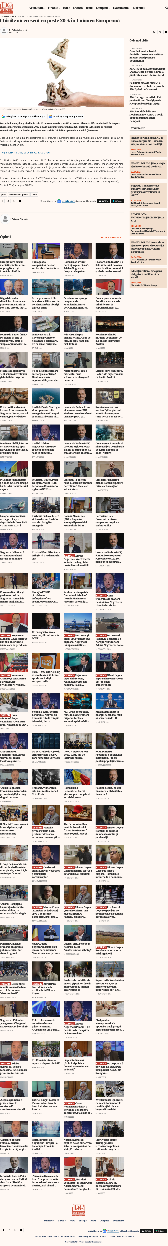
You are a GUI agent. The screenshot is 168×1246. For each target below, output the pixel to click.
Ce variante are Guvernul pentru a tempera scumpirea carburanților (107, 520)
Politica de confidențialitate (47, 1236)
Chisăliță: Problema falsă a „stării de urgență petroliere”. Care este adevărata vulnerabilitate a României (78, 484)
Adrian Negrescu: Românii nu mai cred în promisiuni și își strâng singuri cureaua (13, 792)
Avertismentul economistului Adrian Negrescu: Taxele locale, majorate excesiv (12, 756)
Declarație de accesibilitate (122, 1236)
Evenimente (121, 8)
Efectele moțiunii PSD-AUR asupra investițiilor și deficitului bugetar (13, 374)
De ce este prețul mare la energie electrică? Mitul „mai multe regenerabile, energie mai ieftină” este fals (45, 375)
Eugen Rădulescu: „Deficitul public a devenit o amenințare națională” (76, 1064)
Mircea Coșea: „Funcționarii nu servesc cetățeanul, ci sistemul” (78, 870)
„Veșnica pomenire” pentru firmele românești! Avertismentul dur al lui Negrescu (13, 1104)
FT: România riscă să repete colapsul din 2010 (46, 1061)
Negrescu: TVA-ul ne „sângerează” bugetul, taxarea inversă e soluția (14, 1023)
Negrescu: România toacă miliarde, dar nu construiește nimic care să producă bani (14, 640)
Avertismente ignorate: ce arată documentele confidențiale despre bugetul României (109, 1104)
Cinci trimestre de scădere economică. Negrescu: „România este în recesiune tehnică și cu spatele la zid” (109, 600)
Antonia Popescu (19, 30)
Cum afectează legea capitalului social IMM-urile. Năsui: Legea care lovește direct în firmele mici (14, 719)
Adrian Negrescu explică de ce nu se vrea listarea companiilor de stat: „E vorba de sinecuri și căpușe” (78, 1144)
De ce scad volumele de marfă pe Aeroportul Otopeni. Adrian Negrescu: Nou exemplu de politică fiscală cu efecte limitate (110, 640)
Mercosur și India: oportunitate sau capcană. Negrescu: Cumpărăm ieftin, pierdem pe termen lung (77, 640)
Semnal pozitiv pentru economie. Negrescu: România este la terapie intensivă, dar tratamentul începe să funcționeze (45, 716)
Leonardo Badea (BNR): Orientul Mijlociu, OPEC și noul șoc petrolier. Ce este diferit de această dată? (77, 448)
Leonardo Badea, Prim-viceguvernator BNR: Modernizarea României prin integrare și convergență (77, 412)
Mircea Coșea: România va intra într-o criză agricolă (110, 950)
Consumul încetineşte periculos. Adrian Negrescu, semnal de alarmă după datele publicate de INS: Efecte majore (14, 597)
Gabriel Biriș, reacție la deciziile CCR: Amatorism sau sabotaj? (77, 947)
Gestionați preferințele (88, 1236)
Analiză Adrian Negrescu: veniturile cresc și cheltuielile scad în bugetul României (44, 448)
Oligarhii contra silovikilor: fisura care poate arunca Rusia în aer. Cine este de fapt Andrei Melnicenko (12, 303)
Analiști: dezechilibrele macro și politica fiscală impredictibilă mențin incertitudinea (77, 985)
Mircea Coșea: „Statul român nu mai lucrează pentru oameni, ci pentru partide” (78, 912)
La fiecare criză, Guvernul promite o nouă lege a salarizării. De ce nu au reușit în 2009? (45, 339)
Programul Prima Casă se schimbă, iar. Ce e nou (25, 152)
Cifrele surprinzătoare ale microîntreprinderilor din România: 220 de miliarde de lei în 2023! (109, 1184)
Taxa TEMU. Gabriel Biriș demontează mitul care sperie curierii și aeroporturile (46, 676)
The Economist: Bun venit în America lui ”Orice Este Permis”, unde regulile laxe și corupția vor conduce (76, 829)
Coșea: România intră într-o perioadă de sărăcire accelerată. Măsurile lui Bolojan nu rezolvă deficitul (77, 1108)
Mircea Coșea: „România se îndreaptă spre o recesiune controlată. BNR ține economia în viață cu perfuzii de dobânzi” (46, 912)
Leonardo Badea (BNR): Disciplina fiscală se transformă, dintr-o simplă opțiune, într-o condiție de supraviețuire (13, 339)
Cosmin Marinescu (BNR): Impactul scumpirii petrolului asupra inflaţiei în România (75, 520)
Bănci (89, 8)
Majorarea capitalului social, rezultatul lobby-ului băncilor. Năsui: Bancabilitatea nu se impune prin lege (75, 680)
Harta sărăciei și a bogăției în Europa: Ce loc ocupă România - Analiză (45, 1144)
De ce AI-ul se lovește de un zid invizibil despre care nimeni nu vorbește (46, 754)
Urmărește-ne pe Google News (68, 116)
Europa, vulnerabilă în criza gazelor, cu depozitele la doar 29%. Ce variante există (14, 520)
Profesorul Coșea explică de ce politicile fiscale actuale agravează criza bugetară (109, 912)
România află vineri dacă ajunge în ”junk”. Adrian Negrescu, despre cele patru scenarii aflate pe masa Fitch (77, 266)
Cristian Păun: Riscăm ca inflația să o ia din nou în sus (46, 555)
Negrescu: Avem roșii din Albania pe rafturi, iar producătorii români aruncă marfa (13, 680)
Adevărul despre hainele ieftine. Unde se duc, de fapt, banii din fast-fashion (77, 339)
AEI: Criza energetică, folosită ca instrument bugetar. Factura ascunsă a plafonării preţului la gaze (76, 716)
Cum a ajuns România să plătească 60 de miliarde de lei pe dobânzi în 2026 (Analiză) (110, 448)
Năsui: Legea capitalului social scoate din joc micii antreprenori (109, 680)
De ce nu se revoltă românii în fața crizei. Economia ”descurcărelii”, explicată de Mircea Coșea (13, 988)
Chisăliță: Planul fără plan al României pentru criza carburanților (109, 483)
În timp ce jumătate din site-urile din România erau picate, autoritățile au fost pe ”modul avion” (13, 868)
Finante (53, 8)
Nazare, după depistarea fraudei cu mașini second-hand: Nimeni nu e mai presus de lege (45, 948)
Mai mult (139, 8)
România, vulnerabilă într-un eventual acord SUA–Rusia (45, 791)
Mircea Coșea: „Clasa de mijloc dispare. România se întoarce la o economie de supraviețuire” (110, 872)
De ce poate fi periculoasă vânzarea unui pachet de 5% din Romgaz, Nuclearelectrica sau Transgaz (109, 1068)
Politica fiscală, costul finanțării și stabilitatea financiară (109, 791)
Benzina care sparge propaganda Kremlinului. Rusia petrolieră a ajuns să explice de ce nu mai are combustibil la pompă (78, 303)
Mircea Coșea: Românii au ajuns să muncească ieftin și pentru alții (110, 832)
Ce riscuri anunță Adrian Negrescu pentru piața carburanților (46, 872)
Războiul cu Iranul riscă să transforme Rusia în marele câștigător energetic (45, 520)
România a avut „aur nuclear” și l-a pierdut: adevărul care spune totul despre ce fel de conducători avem (108, 412)
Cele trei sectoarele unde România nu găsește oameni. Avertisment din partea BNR (45, 1025)
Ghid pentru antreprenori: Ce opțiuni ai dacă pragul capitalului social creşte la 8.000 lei (109, 1025)
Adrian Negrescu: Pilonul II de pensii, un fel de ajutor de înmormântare (77, 1028)
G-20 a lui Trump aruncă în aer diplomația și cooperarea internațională (14, 829)
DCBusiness (4, 16)
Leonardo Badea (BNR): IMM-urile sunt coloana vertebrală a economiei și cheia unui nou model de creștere (109, 266)
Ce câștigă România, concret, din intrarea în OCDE (45, 635)
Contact (103, 1236)
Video (66, 8)
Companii (102, 8)
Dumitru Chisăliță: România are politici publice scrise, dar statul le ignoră (11, 948)
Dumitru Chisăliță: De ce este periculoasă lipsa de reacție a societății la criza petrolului (14, 448)
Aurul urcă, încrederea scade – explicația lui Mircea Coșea (44, 988)
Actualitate (36, 8)
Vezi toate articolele (111, 237)
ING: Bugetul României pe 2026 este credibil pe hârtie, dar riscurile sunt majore (14, 484)
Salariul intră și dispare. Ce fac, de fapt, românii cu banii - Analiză (109, 374)
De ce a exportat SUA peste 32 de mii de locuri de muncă (76, 754)
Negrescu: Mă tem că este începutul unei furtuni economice (12, 555)
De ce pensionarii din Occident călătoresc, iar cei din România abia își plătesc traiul (46, 303)
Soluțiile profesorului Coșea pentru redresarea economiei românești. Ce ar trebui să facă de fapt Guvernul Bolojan (45, 832)
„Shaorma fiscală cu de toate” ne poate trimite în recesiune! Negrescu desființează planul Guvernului (45, 1180)
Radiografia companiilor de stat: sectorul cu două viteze (45, 265)
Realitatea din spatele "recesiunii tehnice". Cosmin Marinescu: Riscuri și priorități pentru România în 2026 (77, 597)
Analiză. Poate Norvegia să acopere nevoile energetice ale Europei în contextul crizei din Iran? (46, 412)
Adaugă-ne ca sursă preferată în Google (25, 116)
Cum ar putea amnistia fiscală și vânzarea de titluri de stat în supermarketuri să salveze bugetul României (108, 303)
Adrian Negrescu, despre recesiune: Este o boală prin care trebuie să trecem (13, 1068)
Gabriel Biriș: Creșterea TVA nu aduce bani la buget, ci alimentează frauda (45, 1104)
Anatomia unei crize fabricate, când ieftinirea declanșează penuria (76, 375)
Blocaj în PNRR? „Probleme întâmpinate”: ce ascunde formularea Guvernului (44, 597)
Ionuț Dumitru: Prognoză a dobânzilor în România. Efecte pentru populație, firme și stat (109, 756)
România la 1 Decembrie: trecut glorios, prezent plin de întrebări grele (77, 792)
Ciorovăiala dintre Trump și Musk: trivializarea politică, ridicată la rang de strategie (108, 1144)
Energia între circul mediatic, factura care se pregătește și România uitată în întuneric (13, 266)
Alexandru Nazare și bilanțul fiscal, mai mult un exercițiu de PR (109, 715)
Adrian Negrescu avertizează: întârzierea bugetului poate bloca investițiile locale (77, 560)
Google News (68, 200)
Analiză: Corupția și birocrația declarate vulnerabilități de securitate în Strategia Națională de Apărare (13, 908)
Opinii (14, 16)
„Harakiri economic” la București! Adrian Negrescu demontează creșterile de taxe (78, 1184)
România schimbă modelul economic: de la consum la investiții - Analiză (109, 339)
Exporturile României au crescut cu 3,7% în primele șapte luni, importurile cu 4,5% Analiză (110, 985)
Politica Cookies (68, 1236)
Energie (78, 8)
